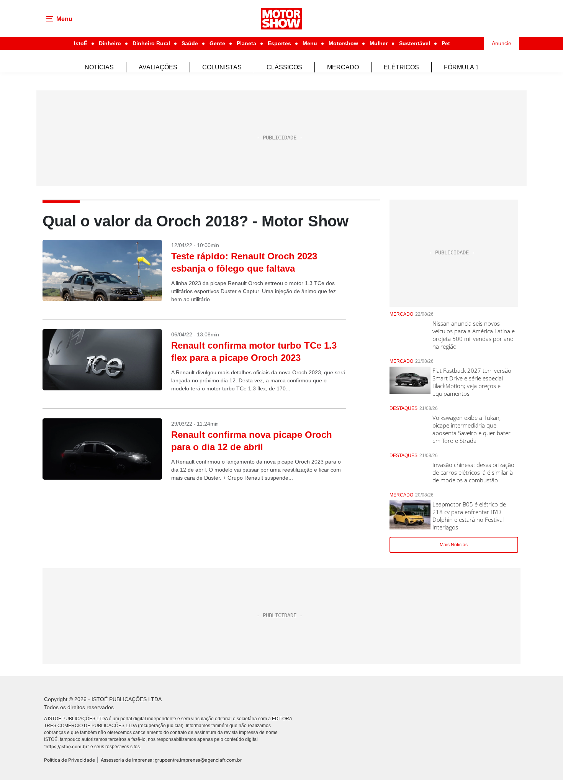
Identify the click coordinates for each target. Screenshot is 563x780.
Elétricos (401, 67)
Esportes (279, 43)
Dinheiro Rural (151, 43)
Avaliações (158, 67)
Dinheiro (110, 43)
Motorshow (343, 43)
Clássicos (284, 67)
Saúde (190, 43)
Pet (446, 43)
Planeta (246, 43)
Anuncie (501, 43)
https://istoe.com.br (67, 746)
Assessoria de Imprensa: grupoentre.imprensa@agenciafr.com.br (171, 760)
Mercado (343, 67)
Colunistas (222, 67)
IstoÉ (80, 43)
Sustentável (414, 43)
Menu (310, 43)
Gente (217, 43)
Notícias (99, 67)
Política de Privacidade (69, 760)
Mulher (379, 43)
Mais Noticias (454, 544)
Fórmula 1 (461, 67)
